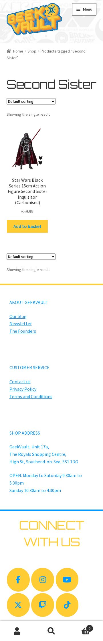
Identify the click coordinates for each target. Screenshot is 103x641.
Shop (31, 51)
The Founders (22, 331)
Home (18, 51)
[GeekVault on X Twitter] (18, 605)
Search (51, 631)
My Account (17, 631)
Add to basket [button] (27, 226)
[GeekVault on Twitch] (42, 605)
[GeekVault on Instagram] (42, 580)
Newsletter (20, 323)
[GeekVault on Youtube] (67, 580)
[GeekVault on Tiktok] (67, 605)
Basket (79, 626)
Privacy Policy (22, 389)
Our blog (18, 316)
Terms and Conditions (30, 396)
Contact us (20, 381)
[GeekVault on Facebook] (18, 580)
